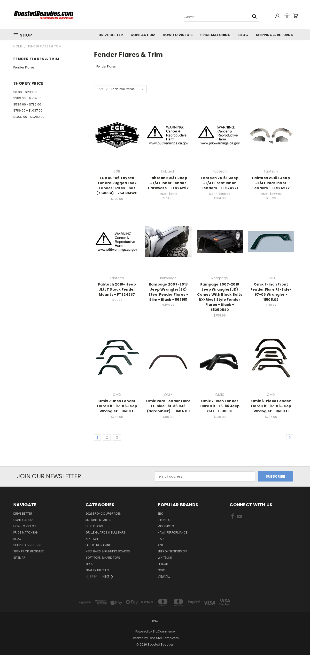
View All (164, 576)
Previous (297, 640)
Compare (115, 135)
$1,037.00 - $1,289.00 (28, 116)
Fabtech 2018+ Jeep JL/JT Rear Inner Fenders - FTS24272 (271, 182)
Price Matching (215, 34)
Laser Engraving (98, 545)
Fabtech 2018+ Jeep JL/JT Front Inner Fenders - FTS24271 (220, 182)
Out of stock (271, 144)
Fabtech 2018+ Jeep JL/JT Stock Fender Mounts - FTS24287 (117, 289)
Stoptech (165, 520)
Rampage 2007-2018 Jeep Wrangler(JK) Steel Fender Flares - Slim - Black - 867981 (168, 292)
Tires (89, 564)
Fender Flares (24, 67)
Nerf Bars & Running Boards (107, 551)
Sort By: (102, 89)
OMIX (161, 570)
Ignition (91, 539)
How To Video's (178, 34)
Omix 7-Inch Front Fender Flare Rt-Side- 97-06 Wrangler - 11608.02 (271, 292)
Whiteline (165, 558)
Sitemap (19, 558)
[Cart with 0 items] (295, 15)
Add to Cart (117, 144)
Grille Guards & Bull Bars (105, 532)
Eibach (163, 564)
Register (37, 551)
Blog (243, 34)
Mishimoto (166, 526)
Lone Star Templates (164, 638)
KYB (160, 545)
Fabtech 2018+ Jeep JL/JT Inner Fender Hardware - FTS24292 (168, 182)
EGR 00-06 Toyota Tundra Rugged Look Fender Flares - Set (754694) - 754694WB (117, 185)
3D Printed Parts (98, 520)
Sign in (18, 551)
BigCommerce (164, 631)
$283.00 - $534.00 (27, 98)
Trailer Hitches (97, 570)
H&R (161, 539)
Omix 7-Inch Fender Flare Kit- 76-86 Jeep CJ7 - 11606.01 (220, 406)
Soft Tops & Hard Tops (102, 558)
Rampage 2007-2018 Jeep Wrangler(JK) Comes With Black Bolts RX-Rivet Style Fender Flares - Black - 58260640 (219, 297)
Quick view (117, 125)
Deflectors (94, 526)
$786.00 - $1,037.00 (27, 110)
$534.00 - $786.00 (27, 104)
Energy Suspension (172, 551)
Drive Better (111, 34)
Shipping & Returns (274, 34)
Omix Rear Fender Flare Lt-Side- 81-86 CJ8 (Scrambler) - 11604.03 (168, 406)
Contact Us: (143, 34)
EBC (160, 514)
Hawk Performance (172, 532)
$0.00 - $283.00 (25, 92)
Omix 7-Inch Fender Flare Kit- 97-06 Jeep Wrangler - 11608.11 (117, 406)
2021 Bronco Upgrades (103, 514)
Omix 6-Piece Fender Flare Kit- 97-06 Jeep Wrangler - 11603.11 (271, 406)
